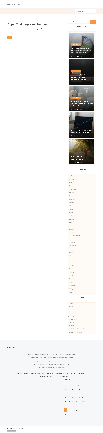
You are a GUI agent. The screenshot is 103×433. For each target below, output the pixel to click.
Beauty (71, 182)
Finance (71, 212)
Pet (70, 262)
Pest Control (72, 259)
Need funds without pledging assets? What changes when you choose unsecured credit (51, 354)
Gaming (71, 226)
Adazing (13, 430)
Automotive (72, 179)
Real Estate (72, 265)
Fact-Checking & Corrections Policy (77, 329)
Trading (71, 289)
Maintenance (72, 245)
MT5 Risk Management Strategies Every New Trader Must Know (51, 364)
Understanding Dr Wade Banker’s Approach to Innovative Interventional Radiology (51, 357)
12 (72, 402)
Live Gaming (72, 242)
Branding (71, 186)
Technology (72, 285)
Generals (71, 229)
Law (70, 239)
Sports (71, 275)
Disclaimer (70, 310)
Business (71, 192)
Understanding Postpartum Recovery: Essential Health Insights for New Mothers (51, 361)
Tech (70, 282)
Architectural (72, 176)
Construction (72, 199)
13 (76, 402)
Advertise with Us (72, 319)
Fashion (71, 209)
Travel (70, 292)
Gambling (71, 219)
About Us (70, 306)
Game (70, 222)
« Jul (65, 419)
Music (70, 255)
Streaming (71, 279)
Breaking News (75, 44)
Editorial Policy (72, 325)
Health (71, 232)
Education (71, 202)
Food (70, 216)
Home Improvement (74, 235)
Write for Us (71, 316)
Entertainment (73, 206)
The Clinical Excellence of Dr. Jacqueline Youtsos (51, 367)
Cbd (70, 196)
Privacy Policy (71, 313)
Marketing (71, 249)
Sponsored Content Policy (75, 332)
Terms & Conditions (73, 322)
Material (71, 252)
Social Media (72, 272)
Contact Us (71, 303)
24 (65, 410)
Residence (72, 269)
